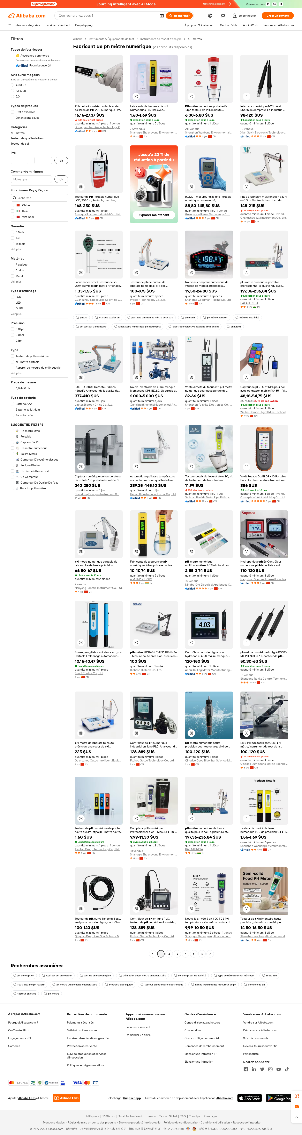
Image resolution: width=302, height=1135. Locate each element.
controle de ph (256, 984)
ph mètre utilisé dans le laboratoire (76, 984)
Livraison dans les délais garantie (88, 1038)
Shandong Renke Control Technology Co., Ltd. (264, 678)
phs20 (83, 317)
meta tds (271, 975)
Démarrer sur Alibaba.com (260, 1030)
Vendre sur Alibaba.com (258, 1022)
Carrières (14, 1046)
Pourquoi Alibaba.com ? (23, 1022)
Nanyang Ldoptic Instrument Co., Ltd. (98, 588)
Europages (211, 1116)
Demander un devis (138, 1034)
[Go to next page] (210, 953)
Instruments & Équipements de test (111, 39)
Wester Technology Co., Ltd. (148, 299)
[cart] (223, 16)
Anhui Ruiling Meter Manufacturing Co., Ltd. (209, 670)
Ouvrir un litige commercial (201, 1038)
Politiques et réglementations (86, 1065)
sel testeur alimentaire (93, 326)
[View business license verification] (188, 1129)
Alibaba (77, 39)
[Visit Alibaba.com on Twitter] (262, 1069)
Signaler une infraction (198, 1061)
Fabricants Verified (138, 1027)
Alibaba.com (224, 1098)
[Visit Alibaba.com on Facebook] (245, 1069)
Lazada (151, 1116)
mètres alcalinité (249, 317)
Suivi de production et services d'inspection (86, 1055)
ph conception (25, 975)
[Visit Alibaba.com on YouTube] (278, 1069)
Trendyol (194, 1116)
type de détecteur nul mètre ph (236, 975)
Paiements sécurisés (80, 1022)
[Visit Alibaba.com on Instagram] (270, 1069)
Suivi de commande (255, 1038)
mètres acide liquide (121, 984)
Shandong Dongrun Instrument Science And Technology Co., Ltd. (99, 494)
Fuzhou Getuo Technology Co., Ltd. (152, 760)
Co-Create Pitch (18, 1030)
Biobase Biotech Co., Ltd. (146, 670)
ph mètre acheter (217, 317)
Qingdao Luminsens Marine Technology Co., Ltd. (264, 763)
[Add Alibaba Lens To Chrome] (66, 1098)
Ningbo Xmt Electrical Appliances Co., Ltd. (209, 584)
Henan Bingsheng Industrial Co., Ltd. (153, 494)
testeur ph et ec (26, 993)
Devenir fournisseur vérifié (260, 1046)
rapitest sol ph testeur (59, 975)
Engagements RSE (20, 1038)
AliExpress (92, 1116)
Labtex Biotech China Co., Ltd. (94, 404)
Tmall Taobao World (131, 1116)
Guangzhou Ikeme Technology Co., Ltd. (209, 214)
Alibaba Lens (27, 1098)
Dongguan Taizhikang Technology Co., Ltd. (99, 127)
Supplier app (132, 1098)
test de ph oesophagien (97, 975)
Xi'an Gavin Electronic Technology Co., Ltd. (264, 132)
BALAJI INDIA (249, 303)
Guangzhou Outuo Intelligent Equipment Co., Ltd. (99, 760)
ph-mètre (53, 993)
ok (61, 160)
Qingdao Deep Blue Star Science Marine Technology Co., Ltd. (209, 760)
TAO (183, 1116)
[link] (296, 1096)
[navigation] (39, 497)
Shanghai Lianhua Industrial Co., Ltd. (98, 214)
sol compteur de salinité (192, 975)
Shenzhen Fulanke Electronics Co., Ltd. (209, 404)
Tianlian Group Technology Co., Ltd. (97, 849)
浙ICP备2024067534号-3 (256, 1128)
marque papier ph (109, 317)
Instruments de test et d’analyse (161, 39)
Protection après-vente (82, 1046)
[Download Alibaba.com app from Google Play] (280, 1098)
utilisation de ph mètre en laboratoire (144, 975)
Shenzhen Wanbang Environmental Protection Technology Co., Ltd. (209, 132)
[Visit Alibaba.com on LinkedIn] (253, 1069)
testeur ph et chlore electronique (164, 984)
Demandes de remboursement (204, 1046)
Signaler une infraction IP (200, 1053)
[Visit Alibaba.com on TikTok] (286, 1069)
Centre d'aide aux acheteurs (202, 1022)
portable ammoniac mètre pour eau (152, 317)
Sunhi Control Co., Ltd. (89, 673)
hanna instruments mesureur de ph (215, 984)
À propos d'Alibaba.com (24, 1013)
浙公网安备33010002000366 (218, 1128)
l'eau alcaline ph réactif (31, 984)
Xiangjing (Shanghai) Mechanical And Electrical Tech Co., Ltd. (154, 404)
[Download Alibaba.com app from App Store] (249, 1098)
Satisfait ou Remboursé (82, 1030)
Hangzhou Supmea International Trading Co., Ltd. (264, 579)
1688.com (109, 1116)
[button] (161, 15)
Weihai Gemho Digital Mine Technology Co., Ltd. (264, 412)
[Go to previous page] (152, 953)
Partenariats (251, 1053)
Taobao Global (168, 1116)
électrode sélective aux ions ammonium (196, 326)
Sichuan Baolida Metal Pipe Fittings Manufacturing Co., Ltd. (209, 497)
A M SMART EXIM (141, 579)
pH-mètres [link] (195, 39)
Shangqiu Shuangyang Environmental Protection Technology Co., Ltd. (154, 132)
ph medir (190, 317)
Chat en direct (193, 1030)
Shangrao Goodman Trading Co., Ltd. (208, 299)
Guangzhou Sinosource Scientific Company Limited (99, 299)
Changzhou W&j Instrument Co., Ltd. (263, 217)
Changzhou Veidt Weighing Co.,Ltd (262, 497)
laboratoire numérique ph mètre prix (139, 326)
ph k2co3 (236, 326)
